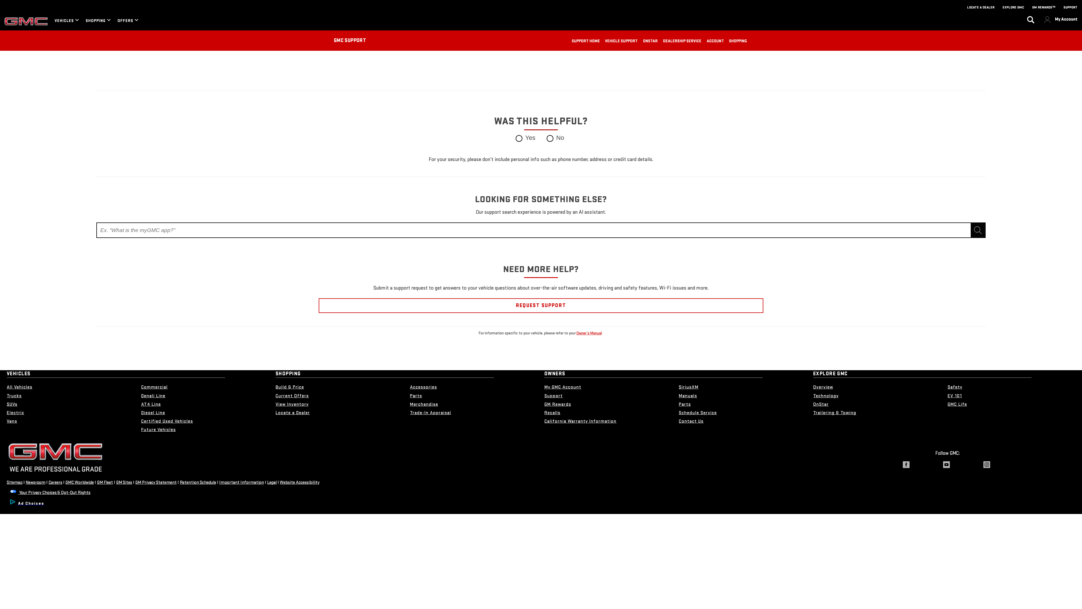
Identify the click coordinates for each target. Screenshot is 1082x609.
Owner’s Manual (589, 333)
